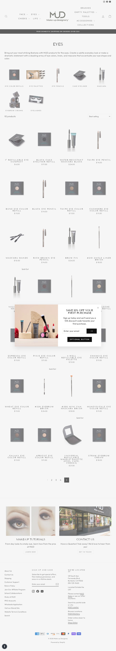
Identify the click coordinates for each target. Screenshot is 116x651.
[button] (4, 646)
